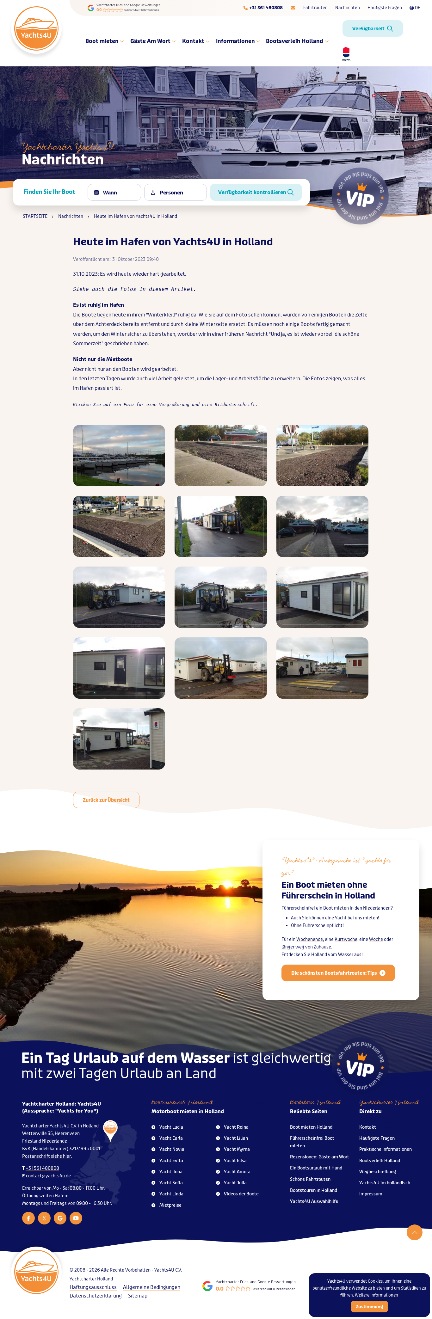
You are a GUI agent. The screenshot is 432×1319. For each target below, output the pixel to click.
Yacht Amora (237, 1172)
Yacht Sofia (171, 1183)
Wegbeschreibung (377, 1172)
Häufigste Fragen (384, 7)
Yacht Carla (171, 1138)
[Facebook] (28, 1218)
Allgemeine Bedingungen (151, 1287)
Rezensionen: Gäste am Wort (319, 1157)
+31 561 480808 (42, 1168)
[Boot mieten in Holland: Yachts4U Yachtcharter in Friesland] (102, 1162)
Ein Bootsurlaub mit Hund (316, 1168)
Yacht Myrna (237, 1149)
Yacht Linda (171, 1194)
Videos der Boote (241, 1194)
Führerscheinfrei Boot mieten (312, 1142)
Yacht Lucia (171, 1127)
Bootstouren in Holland (313, 1190)
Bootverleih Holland (379, 1161)
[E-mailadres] (293, 8)
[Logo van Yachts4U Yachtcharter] (36, 1272)
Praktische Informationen (385, 1149)
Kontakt (193, 41)
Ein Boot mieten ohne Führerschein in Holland (328, 890)
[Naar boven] (415, 1232)
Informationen (236, 41)
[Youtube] (76, 1218)
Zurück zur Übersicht (106, 800)
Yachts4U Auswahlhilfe (314, 1202)
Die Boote (84, 314)
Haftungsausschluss (93, 1287)
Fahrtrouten (315, 7)
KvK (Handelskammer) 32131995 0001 (61, 1149)
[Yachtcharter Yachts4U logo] (36, 28)
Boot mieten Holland (311, 1127)
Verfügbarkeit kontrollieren (252, 192)
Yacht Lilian (236, 1138)
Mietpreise (170, 1205)
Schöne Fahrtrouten (310, 1179)
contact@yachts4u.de (48, 1176)
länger (287, 947)
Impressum (370, 1194)
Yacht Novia (171, 1149)
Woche (376, 939)
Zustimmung (369, 1307)
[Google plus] (60, 1218)
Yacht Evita (171, 1161)
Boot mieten (102, 41)
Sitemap (137, 1295)
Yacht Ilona (170, 1172)
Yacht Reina (236, 1127)
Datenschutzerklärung (96, 1295)
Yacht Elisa (235, 1161)
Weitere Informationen (376, 1295)
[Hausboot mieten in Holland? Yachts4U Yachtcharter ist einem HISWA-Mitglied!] (344, 53)
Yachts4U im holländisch (384, 1183)
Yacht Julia (235, 1183)
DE (417, 7)
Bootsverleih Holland (295, 41)
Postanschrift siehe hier (46, 1156)
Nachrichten (347, 7)
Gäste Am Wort (150, 41)
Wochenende (309, 939)
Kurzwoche (346, 939)
